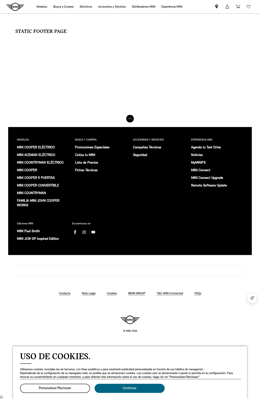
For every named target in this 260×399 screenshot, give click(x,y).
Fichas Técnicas (86, 170)
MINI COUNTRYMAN (31, 193)
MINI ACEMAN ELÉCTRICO (36, 155)
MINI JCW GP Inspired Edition (38, 239)
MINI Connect (200, 170)
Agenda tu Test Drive (206, 147)
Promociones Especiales (92, 147)
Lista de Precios (86, 163)
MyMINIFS (198, 163)
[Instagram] (84, 232)
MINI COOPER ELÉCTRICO (36, 147)
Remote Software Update (209, 185)
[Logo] (130, 319)
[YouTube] (93, 232)
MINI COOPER (27, 170)
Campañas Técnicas (147, 147)
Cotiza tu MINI (85, 155)
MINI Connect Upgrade (207, 178)
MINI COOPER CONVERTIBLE (38, 185)
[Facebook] (75, 232)
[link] (143, 7)
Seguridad (140, 155)
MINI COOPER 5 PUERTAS (36, 178)
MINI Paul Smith (28, 231)
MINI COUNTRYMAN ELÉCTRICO (40, 163)
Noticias (197, 155)
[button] (227, 7)
